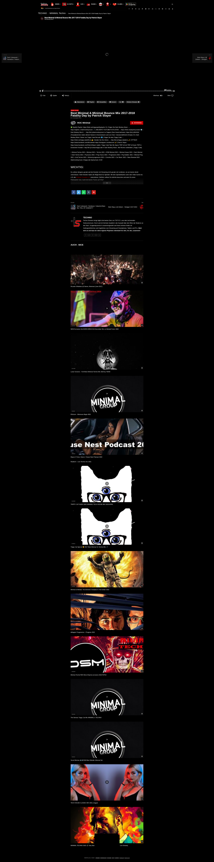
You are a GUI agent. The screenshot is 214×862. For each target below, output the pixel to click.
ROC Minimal (83, 123)
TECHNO (42, 13)
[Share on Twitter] (79, 192)
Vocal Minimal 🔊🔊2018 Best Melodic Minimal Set (87, 760)
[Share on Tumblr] (89, 192)
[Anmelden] (172, 9)
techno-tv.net (127, 857)
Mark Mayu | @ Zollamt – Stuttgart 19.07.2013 (122, 207)
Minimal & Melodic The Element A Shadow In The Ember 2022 (90, 589)
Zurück (72, 202)
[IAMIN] (162, 9)
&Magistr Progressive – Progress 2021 (83, 632)
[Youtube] (139, 9)
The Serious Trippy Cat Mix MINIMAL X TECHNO (86, 717)
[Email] (99, 235)
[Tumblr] (92, 235)
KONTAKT (117, 857)
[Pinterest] (135, 9)
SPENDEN (98, 857)
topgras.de (122, 857)
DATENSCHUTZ (103, 857)
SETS (113, 857)
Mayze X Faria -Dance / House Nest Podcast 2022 (86, 457)
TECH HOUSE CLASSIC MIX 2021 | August (84, 803)
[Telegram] (145, 9)
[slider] (104, 91)
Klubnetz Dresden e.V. (83, 177)
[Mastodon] (142, 9)
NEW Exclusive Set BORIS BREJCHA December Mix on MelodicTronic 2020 (95, 329)
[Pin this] (94, 192)
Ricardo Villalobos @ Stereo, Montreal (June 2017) (86, 286)
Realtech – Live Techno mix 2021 (81, 462)
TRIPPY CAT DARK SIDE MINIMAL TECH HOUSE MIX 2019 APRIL (92, 504)
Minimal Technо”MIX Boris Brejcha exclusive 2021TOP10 (88, 675)
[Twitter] (132, 9)
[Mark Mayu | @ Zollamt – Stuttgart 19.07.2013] (140, 207)
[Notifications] (169, 9)
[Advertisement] (107, 844)
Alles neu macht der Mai (49, 8)
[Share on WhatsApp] (84, 192)
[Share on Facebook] (74, 192)
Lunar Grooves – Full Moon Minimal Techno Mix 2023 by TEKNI (90, 372)
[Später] (166, 9)
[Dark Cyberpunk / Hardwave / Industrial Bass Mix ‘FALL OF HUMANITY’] (73, 207)
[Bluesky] (155, 9)
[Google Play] (149, 9)
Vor (142, 202)
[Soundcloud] (152, 9)
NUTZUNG (109, 857)
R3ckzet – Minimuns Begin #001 (81, 414)
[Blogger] (159, 9)
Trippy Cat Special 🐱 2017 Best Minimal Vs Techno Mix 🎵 (89, 547)
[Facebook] (129, 9)
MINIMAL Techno (58, 13)
